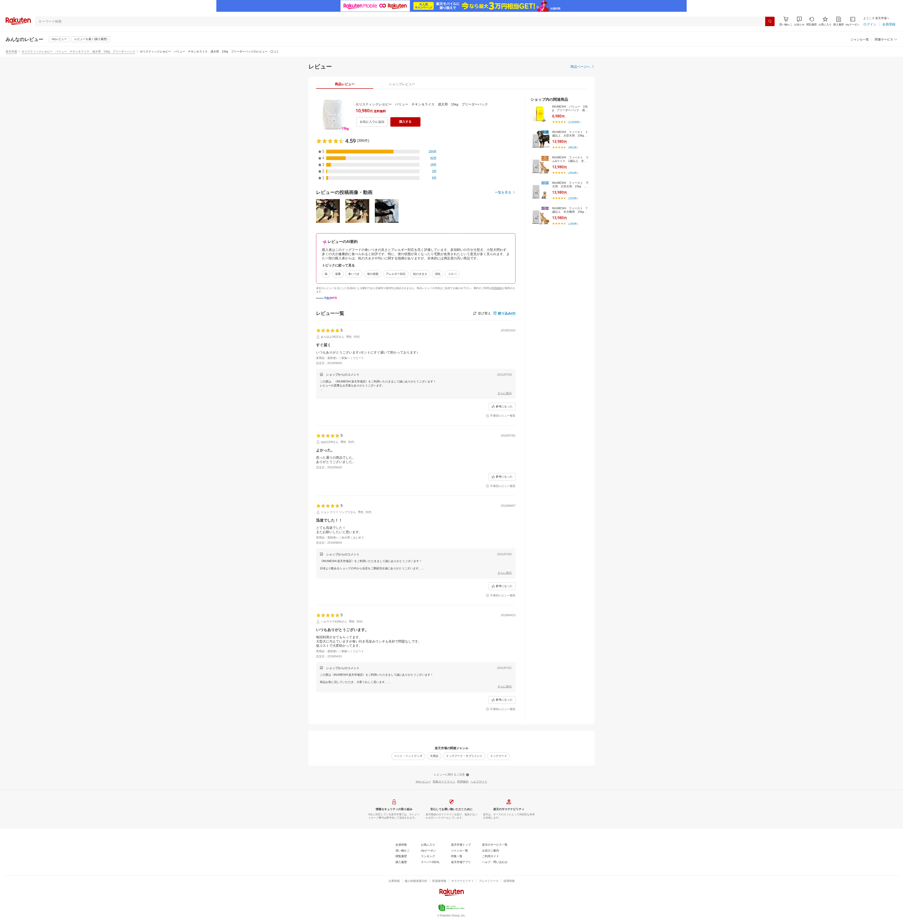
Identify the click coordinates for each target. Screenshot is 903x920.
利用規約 (497, 288)
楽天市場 (11, 51)
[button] (799, 21)
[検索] (770, 21)
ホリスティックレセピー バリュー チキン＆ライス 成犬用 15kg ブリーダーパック (78, 51)
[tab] (344, 84)
